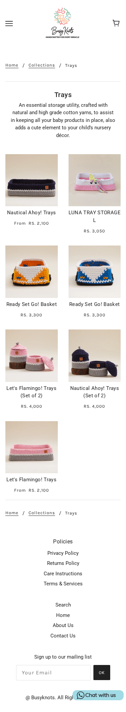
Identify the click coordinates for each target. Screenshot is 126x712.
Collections (42, 65)
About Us (63, 625)
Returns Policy (63, 563)
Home (11, 65)
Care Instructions (63, 574)
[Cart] (117, 23)
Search (63, 605)
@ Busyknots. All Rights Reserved (63, 698)
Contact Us (63, 636)
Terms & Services (63, 584)
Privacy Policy (63, 553)
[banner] (62, 23)
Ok (102, 672)
